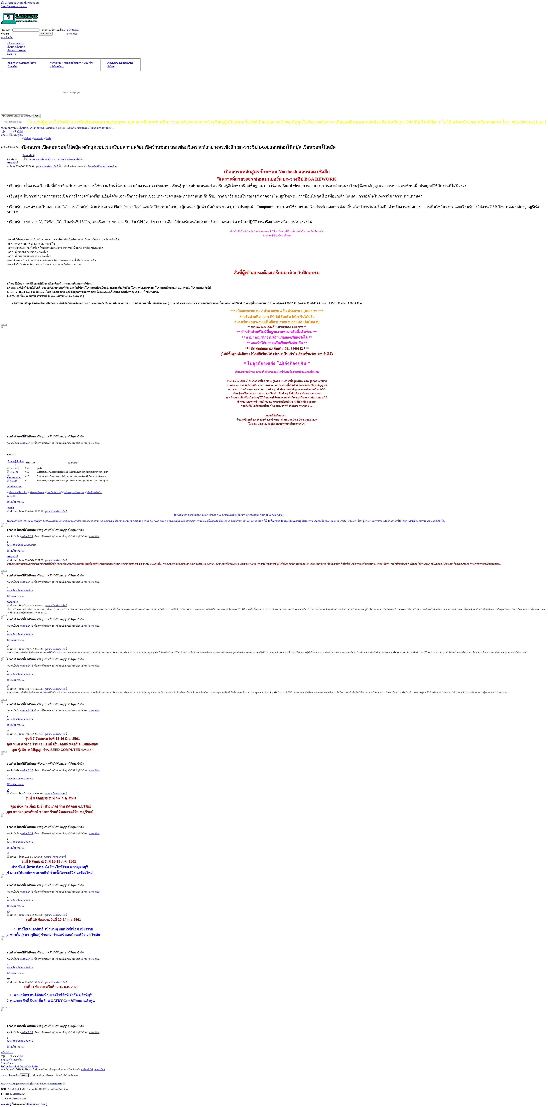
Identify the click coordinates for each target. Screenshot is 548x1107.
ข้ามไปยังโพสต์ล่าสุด (67, 1075)
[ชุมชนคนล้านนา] (19, 24)
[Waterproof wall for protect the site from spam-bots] (64, 1083)
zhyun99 (14, 472)
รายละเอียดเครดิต (10, 1075)
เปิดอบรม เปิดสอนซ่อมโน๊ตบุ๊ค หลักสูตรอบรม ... (90, 128)
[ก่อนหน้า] (37, 138)
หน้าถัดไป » (7, 1052)
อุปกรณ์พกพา (23, 1083)
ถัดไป (20, 131)
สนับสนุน (21, 545)
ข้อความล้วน (37, 1083)
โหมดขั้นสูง (7, 1063)
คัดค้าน (31, 545)
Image (12, 1066)
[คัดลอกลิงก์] (28, 155)
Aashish (13, 481)
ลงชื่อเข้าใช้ (27, 443)
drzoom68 (14, 468)
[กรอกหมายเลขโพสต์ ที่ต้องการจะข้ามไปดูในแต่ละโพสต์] (53, 159)
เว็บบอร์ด (16, 47)
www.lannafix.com (53, 1083)
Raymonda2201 (14, 477)
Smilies (35, 1066)
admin (4, 324)
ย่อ (69, 462)
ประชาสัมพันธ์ (37, 128)
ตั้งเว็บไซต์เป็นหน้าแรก (12, 3)
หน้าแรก (15, 43)
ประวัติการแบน (8, 1083)
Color (5, 1066)
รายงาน (20, 502)
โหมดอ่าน (111, 166)
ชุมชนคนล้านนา (9, 128)
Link (17, 1066)
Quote (23, 1066)
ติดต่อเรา (11, 54)
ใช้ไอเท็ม (11, 502)
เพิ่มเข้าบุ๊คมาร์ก (32, 3)
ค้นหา (31, 116)
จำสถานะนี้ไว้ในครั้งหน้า (54, 30)
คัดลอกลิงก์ (12, 162)
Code (28, 1066)
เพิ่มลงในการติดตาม (43, 1075)
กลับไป (4, 135)
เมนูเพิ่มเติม (7, 37)
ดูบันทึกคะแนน (14, 486)
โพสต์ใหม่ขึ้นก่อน (96, 166)
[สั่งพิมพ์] (26, 138)
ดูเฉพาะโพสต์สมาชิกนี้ (47, 166)
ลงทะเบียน (72, 34)
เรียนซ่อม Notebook (16, 50)
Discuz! (16, 1094)
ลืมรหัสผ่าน (72, 30)
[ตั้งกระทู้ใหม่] (16, 135)
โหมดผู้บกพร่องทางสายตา (14, 6)
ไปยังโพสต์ (12, 159)
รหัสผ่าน (5, 34)
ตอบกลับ (11, 496)
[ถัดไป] (47, 138)
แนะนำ (10, 508)
